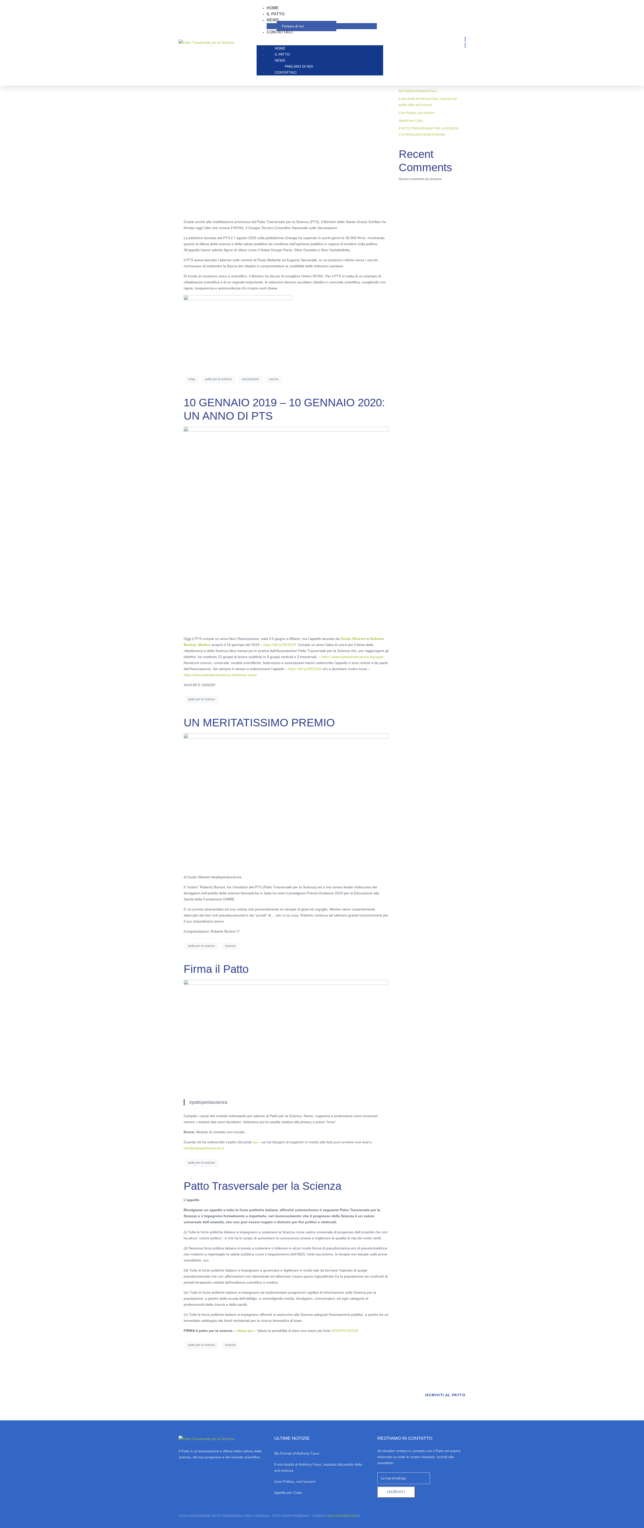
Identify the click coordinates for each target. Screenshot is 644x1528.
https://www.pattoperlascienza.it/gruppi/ (352, 657)
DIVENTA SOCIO (345, 1331)
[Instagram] (195, 1473)
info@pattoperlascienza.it (204, 1148)
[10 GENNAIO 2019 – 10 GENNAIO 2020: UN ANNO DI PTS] (286, 529)
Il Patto (276, 14)
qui (255, 1142)
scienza (230, 946)
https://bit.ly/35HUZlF (280, 645)
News (273, 20)
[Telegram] (235, 1473)
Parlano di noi (293, 26)
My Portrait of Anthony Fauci (418, 91)
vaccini (273, 379)
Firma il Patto (216, 969)
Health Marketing (342, 1516)
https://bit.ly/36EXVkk (305, 669)
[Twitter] (208, 1473)
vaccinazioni (250, 379)
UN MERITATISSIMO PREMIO (259, 722)
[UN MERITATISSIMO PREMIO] (286, 801)
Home (273, 8)
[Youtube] (222, 1473)
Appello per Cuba (411, 120)
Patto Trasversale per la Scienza (262, 1186)
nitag (191, 379)
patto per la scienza (218, 379)
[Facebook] (181, 1473)
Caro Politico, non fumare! (416, 113)
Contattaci (280, 32)
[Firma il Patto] (286, 1037)
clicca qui (244, 1331)
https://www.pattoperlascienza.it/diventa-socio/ (220, 675)
